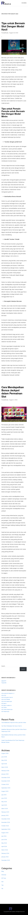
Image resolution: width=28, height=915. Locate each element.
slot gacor (3, 703)
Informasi (3, 874)
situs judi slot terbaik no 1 (7, 693)
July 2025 (3, 794)
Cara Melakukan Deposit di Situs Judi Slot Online (13, 722)
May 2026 (4, 760)
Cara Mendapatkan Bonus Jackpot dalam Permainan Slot (12, 391)
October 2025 (5, 784)
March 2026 (4, 767)
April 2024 (4, 846)
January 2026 (4, 774)
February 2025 (5, 812)
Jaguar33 (3, 680)
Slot (2, 881)
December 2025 (5, 777)
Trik (2, 888)
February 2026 (5, 770)
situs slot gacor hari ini (7, 697)
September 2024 (5, 829)
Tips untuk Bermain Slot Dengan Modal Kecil (13, 26)
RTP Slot (3, 878)
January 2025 (4, 815)
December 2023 (5, 860)
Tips (2, 885)
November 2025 (5, 781)
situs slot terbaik (5, 699)
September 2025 (5, 788)
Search (3, 666)
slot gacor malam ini (6, 705)
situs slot (3, 695)
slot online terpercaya (6, 709)
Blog (2, 871)
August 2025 (4, 791)
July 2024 (3, 836)
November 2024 (5, 822)
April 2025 (4, 805)
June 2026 (4, 757)
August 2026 (4, 753)
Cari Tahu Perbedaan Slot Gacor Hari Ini (11, 726)
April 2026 (4, 763)
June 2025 (4, 798)
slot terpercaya (5, 711)
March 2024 (4, 850)
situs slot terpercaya (6, 701)
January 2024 (4, 856)
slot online (4, 707)
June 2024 (4, 839)
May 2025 (4, 801)
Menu (25, 3)
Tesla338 (3, 682)
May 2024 (4, 843)
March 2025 (4, 808)
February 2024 (5, 853)
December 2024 (5, 819)
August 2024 (4, 832)
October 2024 (5, 825)
